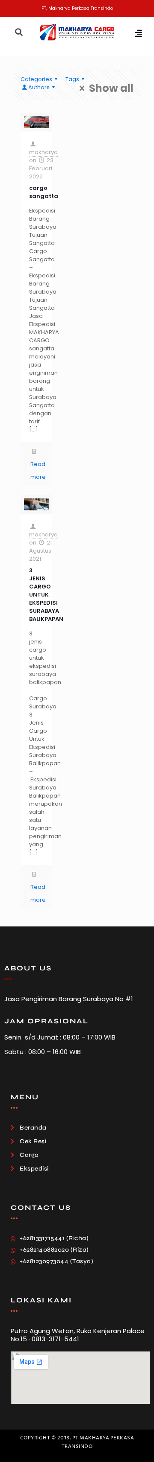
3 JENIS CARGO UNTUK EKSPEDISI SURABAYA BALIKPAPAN (46, 594)
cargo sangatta (43, 192)
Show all (111, 88)
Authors (39, 87)
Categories (36, 79)
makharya (43, 152)
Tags (72, 79)
